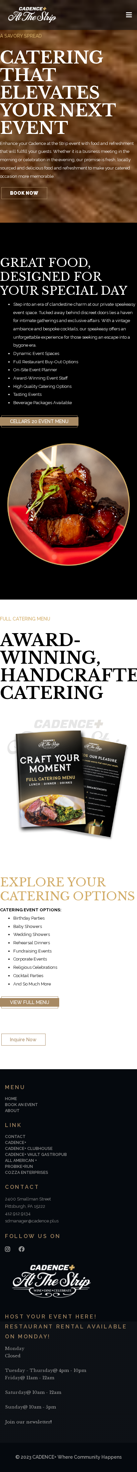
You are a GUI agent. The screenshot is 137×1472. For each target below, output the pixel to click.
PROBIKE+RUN (19, 1166)
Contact (15, 1136)
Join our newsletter (28, 1422)
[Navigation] (129, 15)
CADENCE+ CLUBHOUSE (29, 1148)
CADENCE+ (15, 1142)
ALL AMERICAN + (21, 1160)
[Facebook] (22, 1249)
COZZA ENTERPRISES (26, 1172)
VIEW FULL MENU (29, 1002)
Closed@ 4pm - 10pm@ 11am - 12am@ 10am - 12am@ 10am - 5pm (45, 1378)
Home (11, 1098)
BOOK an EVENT (21, 1104)
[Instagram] (7, 1249)
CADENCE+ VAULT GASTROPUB (36, 1154)
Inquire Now (23, 1039)
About (12, 1110)
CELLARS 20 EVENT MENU (39, 421)
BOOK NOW (24, 193)
